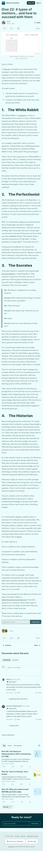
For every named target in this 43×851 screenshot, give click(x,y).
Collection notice (32, 836)
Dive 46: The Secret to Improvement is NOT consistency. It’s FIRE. (16, 753)
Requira (9, 679)
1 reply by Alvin (14, 726)
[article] (21, 759)
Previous (8, 645)
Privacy (17, 836)
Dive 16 (7, 69)
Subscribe (31, 3)
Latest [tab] (9, 745)
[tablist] (11, 660)
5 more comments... (8, 735)
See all (5, 807)
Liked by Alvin (12, 682)
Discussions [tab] (18, 745)
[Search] (39, 745)
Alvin (8, 21)
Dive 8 (18, 517)
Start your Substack (16, 841)
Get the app (32, 841)
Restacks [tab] (15, 660)
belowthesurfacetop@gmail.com (14, 599)
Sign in (38, 3)
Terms (23, 836)
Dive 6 (22, 222)
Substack (11, 847)
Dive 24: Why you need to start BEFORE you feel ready (15, 790)
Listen (38, 23)
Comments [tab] (6, 660)
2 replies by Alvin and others (18, 699)
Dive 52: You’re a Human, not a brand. (15, 773)
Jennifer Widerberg (13, 706)
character (22, 115)
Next (36, 645)
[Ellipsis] (40, 679)
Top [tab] (4, 745)
